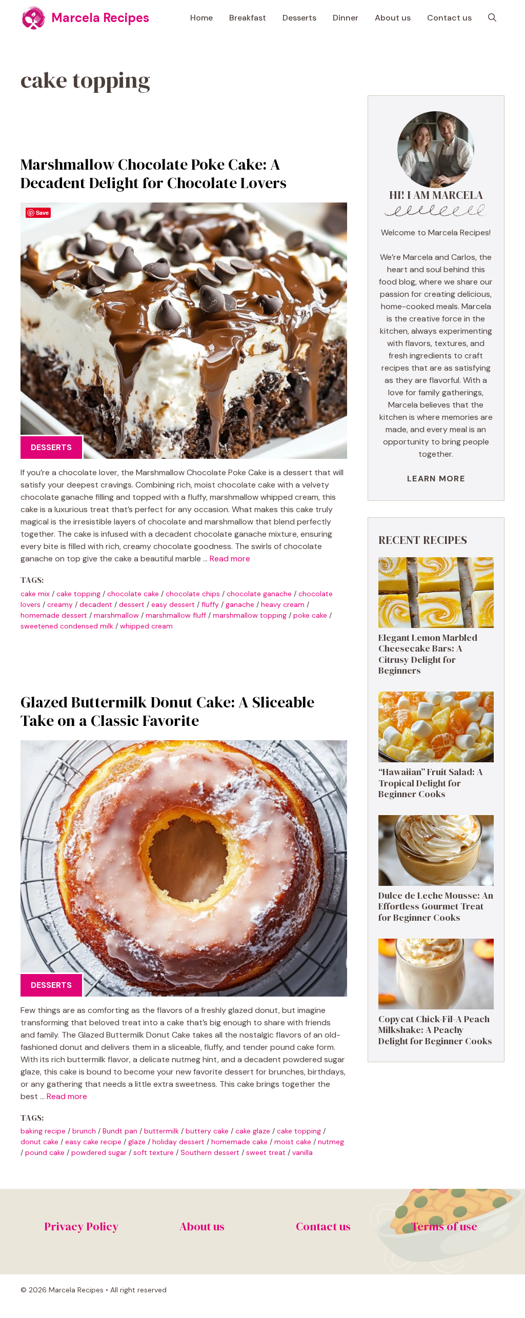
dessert (132, 604)
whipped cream (146, 626)
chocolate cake (133, 593)
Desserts (299, 17)
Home (201, 17)
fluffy (210, 604)
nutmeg (331, 1141)
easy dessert (173, 604)
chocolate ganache (259, 593)
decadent (95, 604)
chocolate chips (193, 593)
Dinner (345, 17)
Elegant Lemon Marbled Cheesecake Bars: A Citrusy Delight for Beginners (427, 654)
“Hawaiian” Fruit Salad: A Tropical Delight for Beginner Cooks (430, 782)
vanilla (302, 1152)
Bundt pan (120, 1130)
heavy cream (283, 604)
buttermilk (161, 1130)
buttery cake (207, 1130)
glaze (137, 1141)
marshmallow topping (250, 615)
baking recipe (43, 1130)
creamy (60, 604)
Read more (230, 558)
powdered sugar (99, 1152)
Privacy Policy (81, 1226)
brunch (84, 1130)
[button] (492, 18)
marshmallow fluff (176, 615)
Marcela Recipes (100, 18)
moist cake (292, 1141)
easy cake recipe (93, 1141)
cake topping (78, 593)
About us (393, 17)
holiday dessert (178, 1141)
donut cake (39, 1141)
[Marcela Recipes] (33, 18)
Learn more (436, 478)
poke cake (310, 615)
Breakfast (247, 17)
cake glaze (252, 1130)
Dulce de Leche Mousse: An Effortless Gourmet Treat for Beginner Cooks (435, 906)
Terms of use (444, 1226)
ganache (240, 604)
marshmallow (116, 615)
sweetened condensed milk (67, 626)
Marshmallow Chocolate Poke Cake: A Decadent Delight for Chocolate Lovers (154, 173)
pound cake (45, 1152)
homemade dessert (54, 615)
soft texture (153, 1152)
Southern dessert (209, 1152)
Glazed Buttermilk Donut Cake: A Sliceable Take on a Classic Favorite (167, 711)
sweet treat (266, 1152)
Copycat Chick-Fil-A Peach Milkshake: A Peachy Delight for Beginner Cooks (435, 1029)
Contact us (449, 17)
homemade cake (239, 1141)
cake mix (35, 593)
